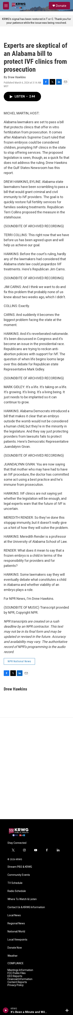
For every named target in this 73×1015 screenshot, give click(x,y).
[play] (5, 1010)
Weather (12, 955)
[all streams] (68, 1010)
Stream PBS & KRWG (19, 866)
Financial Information (19, 979)
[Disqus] (36, 768)
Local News (14, 915)
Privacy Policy (15, 985)
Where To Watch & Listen (22, 899)
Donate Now (14, 947)
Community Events (18, 875)
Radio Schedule (16, 891)
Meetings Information (20, 970)
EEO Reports (14, 976)
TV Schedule (14, 883)
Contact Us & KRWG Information (26, 907)
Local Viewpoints (17, 939)
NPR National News (19, 661)
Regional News (16, 923)
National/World (16, 931)
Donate (61, 5)
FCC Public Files (16, 973)
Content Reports (17, 982)
